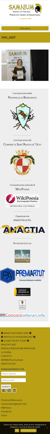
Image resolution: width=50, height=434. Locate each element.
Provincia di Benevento (11, 400)
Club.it (4, 415)
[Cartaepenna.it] (22, 310)
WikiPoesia (6, 407)
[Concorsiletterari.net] (22, 296)
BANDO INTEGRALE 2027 (16, 333)
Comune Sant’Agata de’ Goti (13, 404)
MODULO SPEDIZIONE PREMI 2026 (18, 348)
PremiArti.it (6, 411)
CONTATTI (6, 356)
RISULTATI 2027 (8, 344)
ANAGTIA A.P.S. (8, 363)
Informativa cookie (28, 430)
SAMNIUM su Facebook (12, 360)
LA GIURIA (6, 352)
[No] (47, 428)
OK (17, 430)
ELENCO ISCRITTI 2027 (15, 340)
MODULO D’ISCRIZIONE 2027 (18, 337)
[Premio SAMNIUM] (25, 6)
